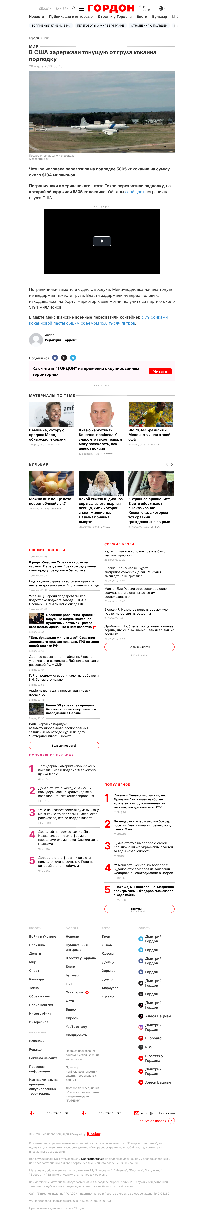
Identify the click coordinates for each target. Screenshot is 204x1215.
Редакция (36, 1049)
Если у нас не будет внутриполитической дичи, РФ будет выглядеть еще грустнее (132, 572)
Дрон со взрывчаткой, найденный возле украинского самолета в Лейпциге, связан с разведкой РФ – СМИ (64, 661)
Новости (36, 16)
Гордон (34, 38)
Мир (47, 38)
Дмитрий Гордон (153, 938)
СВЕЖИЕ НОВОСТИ (47, 550)
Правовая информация (39, 1069)
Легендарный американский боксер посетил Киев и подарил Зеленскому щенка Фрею (142, 825)
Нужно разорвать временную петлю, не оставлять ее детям (136, 611)
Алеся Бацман (158, 1016)
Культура (36, 979)
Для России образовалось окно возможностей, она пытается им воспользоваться (135, 593)
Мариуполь (111, 988)
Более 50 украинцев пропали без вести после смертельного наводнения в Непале (71, 709)
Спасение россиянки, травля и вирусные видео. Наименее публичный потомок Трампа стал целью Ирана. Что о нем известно (62, 621)
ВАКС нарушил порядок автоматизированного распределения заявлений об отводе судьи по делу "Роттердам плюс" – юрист (58, 730)
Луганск (108, 996)
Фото (70, 1001)
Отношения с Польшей (149, 25)
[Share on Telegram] (73, 358)
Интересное (38, 1022)
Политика (107, 453)
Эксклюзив (75, 992)
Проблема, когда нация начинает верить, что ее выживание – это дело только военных (139, 630)
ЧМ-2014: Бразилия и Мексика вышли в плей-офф (150, 434)
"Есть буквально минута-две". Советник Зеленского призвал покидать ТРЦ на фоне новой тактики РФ (64, 642)
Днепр (107, 979)
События (153, 444)
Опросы (72, 1018)
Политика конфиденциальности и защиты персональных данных (81, 1073)
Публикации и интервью (71, 16)
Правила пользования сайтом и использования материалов (82, 1055)
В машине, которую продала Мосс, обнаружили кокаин (47, 434)
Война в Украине (42, 936)
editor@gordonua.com (158, 1113)
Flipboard (153, 1038)
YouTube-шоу (76, 1027)
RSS (148, 1047)
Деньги (35, 953)
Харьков (108, 971)
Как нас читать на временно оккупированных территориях (43, 1086)
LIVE (69, 984)
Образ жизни (39, 996)
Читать (160, 371)
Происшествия (41, 1005)
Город (106, 928)
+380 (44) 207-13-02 (104, 1113)
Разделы (72, 928)
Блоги (142, 16)
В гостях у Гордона (115, 16)
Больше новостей (64, 745)
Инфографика (40, 1013)
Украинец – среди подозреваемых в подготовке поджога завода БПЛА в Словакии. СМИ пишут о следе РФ (57, 600)
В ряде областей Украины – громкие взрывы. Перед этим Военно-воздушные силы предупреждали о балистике (62, 566)
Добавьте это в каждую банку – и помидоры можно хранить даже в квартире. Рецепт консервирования (66, 792)
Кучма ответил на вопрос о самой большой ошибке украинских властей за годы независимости (143, 847)
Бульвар (159, 16)
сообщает (135, 191)
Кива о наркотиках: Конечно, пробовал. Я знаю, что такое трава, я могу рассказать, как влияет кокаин (100, 439)
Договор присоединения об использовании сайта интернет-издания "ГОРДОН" (82, 1094)
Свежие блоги (119, 544)
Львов (107, 945)
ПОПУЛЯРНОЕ (117, 785)
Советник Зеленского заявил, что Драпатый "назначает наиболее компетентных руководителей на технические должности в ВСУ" (140, 801)
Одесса (108, 953)
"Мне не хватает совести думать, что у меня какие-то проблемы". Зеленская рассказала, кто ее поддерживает (68, 814)
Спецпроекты (77, 1035)
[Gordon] (111, 8)
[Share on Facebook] (55, 358)
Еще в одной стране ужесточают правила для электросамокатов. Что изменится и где (64, 583)
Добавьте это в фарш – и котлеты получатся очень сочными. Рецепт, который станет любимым (65, 862)
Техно (34, 988)
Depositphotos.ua (92, 1158)
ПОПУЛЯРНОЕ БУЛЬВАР (51, 755)
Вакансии (37, 1041)
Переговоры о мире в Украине (100, 25)
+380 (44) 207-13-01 (52, 1113)
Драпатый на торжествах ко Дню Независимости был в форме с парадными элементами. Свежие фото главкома (68, 838)
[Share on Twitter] (64, 358)
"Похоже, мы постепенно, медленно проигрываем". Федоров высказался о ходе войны (144, 891)
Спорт (34, 971)
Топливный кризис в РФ (51, 25)
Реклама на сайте (43, 1058)
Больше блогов (139, 647)
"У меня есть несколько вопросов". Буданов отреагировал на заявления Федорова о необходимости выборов (144, 869)
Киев (106, 936)
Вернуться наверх (151, 1121)
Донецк (108, 962)
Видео (71, 1009)
